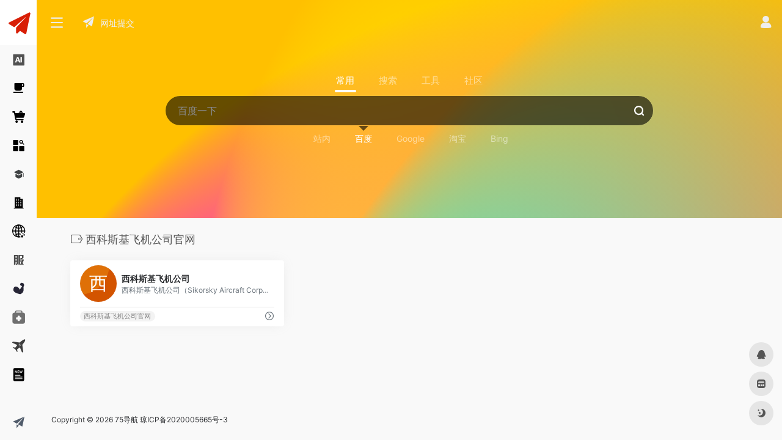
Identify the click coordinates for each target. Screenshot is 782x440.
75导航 (126, 419)
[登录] (765, 23)
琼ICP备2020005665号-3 (184, 419)
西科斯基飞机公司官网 (117, 316)
